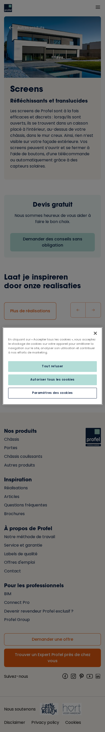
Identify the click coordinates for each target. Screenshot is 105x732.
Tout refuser (52, 366)
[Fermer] (95, 333)
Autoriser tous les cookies (52, 380)
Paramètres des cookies (52, 393)
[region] (52, 366)
